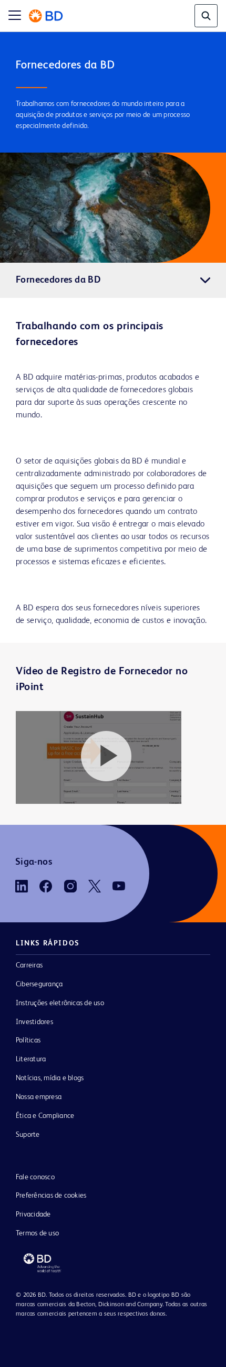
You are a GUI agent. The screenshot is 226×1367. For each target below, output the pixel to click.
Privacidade (33, 1214)
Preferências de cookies (51, 1195)
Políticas (28, 1040)
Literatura (31, 1059)
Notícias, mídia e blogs (50, 1078)
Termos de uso (37, 1233)
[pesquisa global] (206, 15)
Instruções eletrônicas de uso (60, 1003)
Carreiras (29, 965)
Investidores (34, 1022)
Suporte (28, 1134)
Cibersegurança (39, 984)
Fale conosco (35, 1177)
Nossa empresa (38, 1097)
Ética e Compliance (45, 1116)
